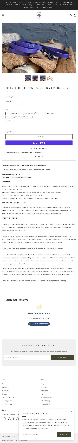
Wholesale (5, 391)
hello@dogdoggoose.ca (10, 414)
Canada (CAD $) (7, 436)
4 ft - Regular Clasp (13, 113)
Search (4, 394)
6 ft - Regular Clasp (48, 113)
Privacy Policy (7, 404)
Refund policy (7, 401)
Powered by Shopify (7, 440)
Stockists (5, 387)
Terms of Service (8, 397)
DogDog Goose (11, 97)
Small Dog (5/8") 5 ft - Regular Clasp (19, 117)
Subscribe (62, 357)
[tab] (28, 78)
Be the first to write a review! (39, 324)
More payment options (39, 148)
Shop (3, 384)
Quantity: (8, 121)
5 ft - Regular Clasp (31, 113)
